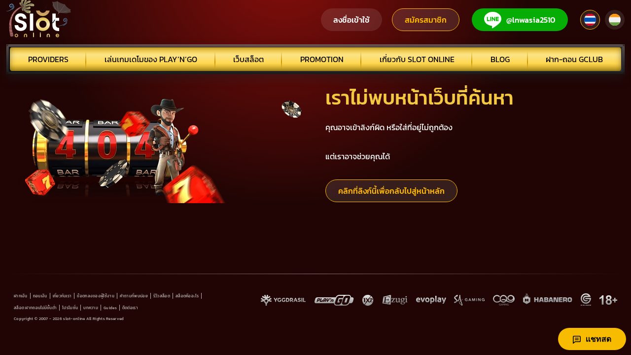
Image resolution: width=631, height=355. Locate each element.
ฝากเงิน (21, 296)
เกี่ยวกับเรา (62, 296)
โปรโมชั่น (70, 308)
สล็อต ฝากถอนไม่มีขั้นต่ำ (35, 308)
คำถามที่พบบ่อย (134, 296)
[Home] (38, 20)
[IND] (615, 20)
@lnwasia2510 (531, 20)
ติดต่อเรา (130, 308)
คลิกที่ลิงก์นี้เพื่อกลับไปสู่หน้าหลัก (391, 191)
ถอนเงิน (40, 296)
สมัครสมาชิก (426, 20)
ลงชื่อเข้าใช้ (351, 20)
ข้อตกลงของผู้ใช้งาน (95, 296)
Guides (110, 308)
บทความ (90, 308)
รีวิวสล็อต (161, 296)
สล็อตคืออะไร (187, 296)
